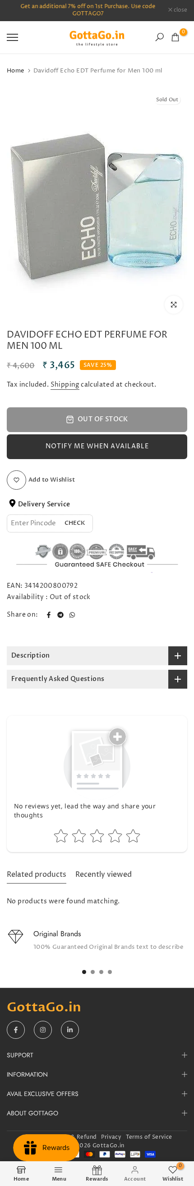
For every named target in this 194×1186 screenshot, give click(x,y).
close (179, 10)
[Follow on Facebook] (16, 1030)
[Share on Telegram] (60, 614)
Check (75, 523)
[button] (97, 446)
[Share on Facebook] (48, 614)
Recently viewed (103, 874)
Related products (36, 874)
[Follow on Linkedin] (70, 1030)
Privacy (111, 1137)
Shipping (65, 384)
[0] (175, 37)
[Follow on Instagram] (43, 1030)
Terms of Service (149, 1137)
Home (15, 71)
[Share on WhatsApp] (72, 614)
